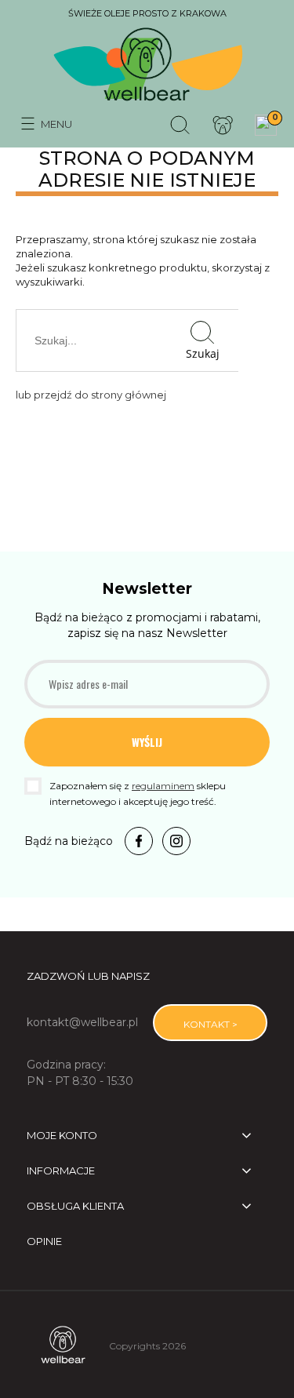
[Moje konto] (223, 124)
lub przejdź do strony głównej (91, 394)
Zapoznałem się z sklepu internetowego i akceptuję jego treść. (137, 793)
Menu (56, 124)
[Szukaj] (180, 124)
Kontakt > (210, 1024)
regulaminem (163, 786)
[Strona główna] (147, 65)
